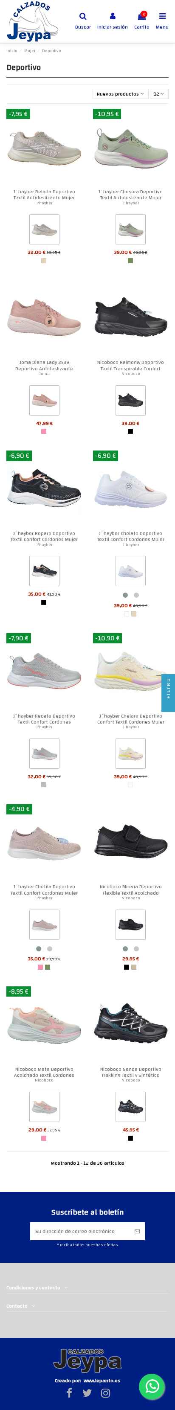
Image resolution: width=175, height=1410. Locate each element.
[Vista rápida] (76, 120)
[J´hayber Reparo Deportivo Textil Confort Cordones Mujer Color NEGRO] (44, 573)
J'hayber (44, 203)
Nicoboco (130, 374)
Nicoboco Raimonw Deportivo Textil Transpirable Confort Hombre (130, 368)
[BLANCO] (126, 613)
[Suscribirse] (137, 1231)
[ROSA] (43, 431)
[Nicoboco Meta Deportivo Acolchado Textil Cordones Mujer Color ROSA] (44, 1108)
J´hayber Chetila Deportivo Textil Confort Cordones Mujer (44, 889)
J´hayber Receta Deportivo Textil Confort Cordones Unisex (44, 722)
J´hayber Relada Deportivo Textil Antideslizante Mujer (44, 194)
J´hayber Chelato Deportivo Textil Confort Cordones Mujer (130, 536)
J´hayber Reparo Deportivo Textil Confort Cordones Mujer (44, 536)
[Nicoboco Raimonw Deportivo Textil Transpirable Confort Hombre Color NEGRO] (131, 402)
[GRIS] (43, 784)
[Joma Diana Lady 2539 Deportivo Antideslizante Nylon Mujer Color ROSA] (44, 402)
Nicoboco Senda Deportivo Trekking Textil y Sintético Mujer (130, 1075)
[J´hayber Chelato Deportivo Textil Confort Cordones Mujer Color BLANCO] (131, 573)
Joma (44, 374)
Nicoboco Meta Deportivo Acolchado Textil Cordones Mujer (44, 1075)
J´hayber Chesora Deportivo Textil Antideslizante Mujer (131, 194)
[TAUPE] (133, 967)
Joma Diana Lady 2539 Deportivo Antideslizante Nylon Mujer (44, 368)
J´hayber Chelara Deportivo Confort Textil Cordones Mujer (130, 719)
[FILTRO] (168, 705)
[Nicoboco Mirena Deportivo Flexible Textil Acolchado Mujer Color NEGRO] (131, 926)
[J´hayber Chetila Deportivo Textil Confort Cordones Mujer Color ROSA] (44, 926)
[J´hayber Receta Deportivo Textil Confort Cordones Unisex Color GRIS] (44, 755)
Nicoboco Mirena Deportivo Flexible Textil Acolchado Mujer (131, 893)
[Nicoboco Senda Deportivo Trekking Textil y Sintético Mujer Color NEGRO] (131, 1108)
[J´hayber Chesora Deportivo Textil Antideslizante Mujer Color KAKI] (131, 231)
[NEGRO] (130, 431)
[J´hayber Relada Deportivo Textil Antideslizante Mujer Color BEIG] (44, 231)
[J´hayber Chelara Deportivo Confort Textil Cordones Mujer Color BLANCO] (131, 755)
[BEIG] (43, 260)
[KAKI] (130, 260)
